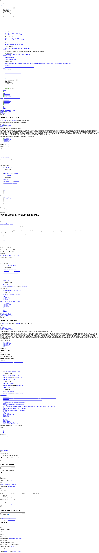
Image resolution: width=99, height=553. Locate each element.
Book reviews (5, 9)
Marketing (16, 59)
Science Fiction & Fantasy (10, 23)
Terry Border (4, 120)
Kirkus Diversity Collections (8, 408)
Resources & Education (9, 57)
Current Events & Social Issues (10, 24)
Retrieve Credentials (15, 544)
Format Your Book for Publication (32, 63)
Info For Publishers (21, 410)
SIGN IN (6, 2)
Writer (4, 496)
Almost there (3, 478)
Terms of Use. (19, 499)
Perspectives (10, 38)
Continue (13, 467)
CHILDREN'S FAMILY (5, 157)
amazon (1, 112)
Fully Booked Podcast (25, 39)
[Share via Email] (6, 103)
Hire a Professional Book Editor (8, 406)
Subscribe (28, 54)
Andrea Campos (24, 286)
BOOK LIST (6, 98)
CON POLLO (5, 284)
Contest (10, 410)
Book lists (10, 28)
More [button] (4, 68)
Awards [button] (4, 40)
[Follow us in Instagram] (3, 431)
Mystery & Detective (23, 22)
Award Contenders (17, 48)
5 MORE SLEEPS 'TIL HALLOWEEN (10, 276)
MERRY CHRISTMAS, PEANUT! (9, 186)
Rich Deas (16, 278)
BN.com (11, 112)
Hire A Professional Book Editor (11, 63)
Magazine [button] (4, 49)
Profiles (6, 38)
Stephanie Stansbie (5, 323)
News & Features (6, 11)
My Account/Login (23, 408)
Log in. (11, 480)
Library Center (7, 65)
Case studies (14, 67)
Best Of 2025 (20, 28)
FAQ (13, 410)
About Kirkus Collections (16, 73)
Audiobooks (7, 22)
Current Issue (7, 54)
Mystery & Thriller (18, 34)
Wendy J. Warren (19, 377)
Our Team (7, 410)
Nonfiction (16, 23)
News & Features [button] (6, 29)
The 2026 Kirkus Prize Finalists (14, 98)
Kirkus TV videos (34, 400)
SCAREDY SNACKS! (7, 171)
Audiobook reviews (6, 10)
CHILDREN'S (5, 108)
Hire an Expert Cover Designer (44, 63)
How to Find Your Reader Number (15, 538)
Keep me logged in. (4, 502)
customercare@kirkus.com (16, 551)
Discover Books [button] (6, 397)
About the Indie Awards (9, 48)
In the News (13, 39)
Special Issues (12, 54)
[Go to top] (3, 434)
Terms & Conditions (6, 413)
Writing (6, 59)
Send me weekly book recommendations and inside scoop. (11, 500)
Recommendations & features (22, 67)
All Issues (16, 54)
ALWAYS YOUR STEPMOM (8, 383)
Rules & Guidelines (24, 48)
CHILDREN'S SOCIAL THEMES (6, 362)
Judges (29, 48)
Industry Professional (7, 497)
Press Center (16, 410)
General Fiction (8, 33)
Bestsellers (7, 28)
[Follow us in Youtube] (3, 432)
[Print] (4, 104)
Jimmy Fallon (4, 217)
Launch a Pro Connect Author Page (37, 406)
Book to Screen (8, 39)
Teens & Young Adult (30, 24)
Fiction (11, 22)
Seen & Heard (17, 38)
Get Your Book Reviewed (21, 63)
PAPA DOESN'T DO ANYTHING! (9, 269)
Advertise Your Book (53, 63)
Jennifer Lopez (13, 286)
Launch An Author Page (28, 76)
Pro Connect (5, 15)
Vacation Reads (26, 28)
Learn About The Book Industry (50, 406)
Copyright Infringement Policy (8, 414)
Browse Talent (14, 76)
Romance (28, 22)
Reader (4, 495)
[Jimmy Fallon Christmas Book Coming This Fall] (12, 290)
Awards (13, 38)
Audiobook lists (15, 28)
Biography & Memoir (22, 23)
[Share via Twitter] (6, 102)
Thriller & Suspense (15, 22)
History (27, 23)
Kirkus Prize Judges (21, 402)
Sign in (2, 499)
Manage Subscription (22, 54)
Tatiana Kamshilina (19, 385)
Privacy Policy (5, 412)
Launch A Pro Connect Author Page (64, 63)
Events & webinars (30, 67)
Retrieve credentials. (11, 486)
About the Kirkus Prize (16, 44)
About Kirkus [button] (5, 409)
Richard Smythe (17, 323)
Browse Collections (8, 73)
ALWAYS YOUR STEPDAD (8, 391)
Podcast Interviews (6, 13)
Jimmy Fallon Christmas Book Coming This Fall (11, 294)
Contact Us (5, 419)
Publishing (12, 59)
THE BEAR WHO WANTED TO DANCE (11, 375)
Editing (9, 59)
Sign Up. (12, 546)
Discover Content (8, 76)
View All (6, 21)
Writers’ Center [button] (5, 405)
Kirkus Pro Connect (16, 408)
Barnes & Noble (6, 112)
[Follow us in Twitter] (3, 430)
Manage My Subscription (15, 404)
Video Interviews (6, 12)
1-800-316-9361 (6, 551)
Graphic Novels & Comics (21, 24)
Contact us (5, 411)
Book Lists (9, 400)
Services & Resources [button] (7, 55)
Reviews (4, 107)
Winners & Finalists (8, 44)
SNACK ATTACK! (6, 179)
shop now (2, 111)
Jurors (22, 44)
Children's (35, 24)
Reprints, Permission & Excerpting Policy (7, 416)
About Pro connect (20, 76)
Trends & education (8, 67)
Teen (15, 33)
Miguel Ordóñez (15, 217)
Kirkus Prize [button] (5, 401)
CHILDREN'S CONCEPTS (5, 255)
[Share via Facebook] (7, 101)
